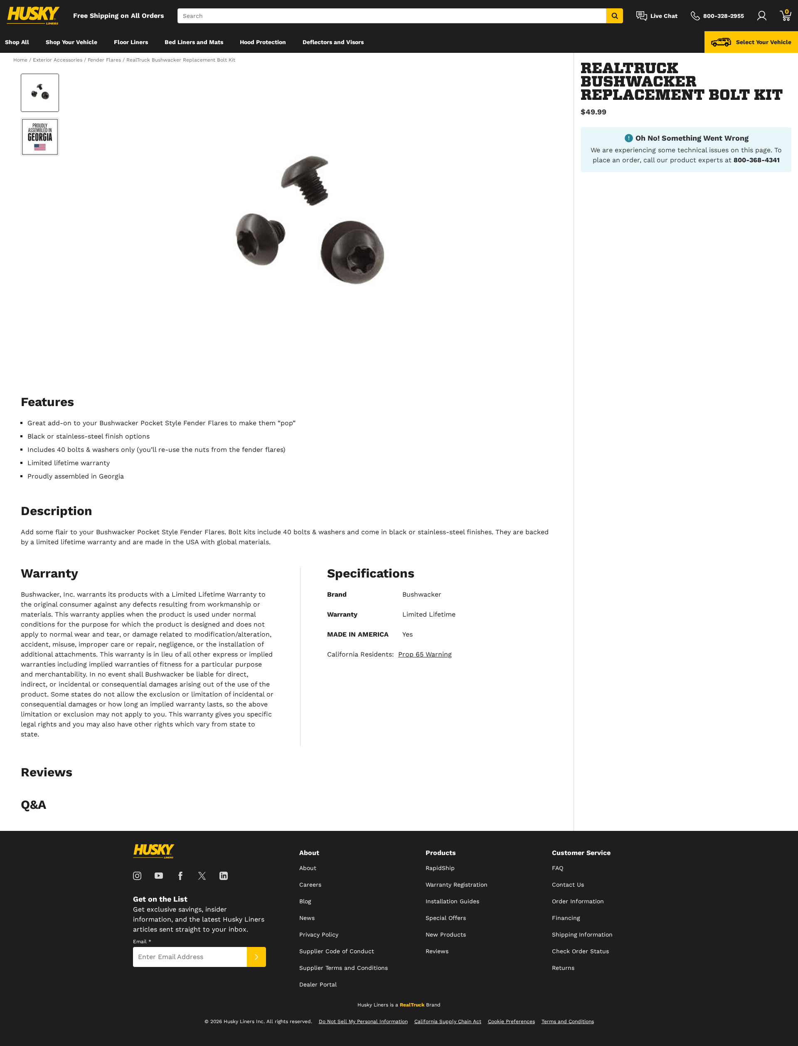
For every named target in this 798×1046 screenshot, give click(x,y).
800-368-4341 (757, 160)
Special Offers (446, 918)
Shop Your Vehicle (71, 42)
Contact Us (568, 884)
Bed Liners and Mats (194, 42)
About (307, 868)
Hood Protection (263, 42)
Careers (310, 884)
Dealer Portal (318, 984)
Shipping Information (582, 934)
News (307, 918)
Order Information (578, 901)
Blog (305, 901)
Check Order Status (580, 951)
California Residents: (389, 654)
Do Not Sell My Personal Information (363, 1021)
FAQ (557, 868)
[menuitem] (17, 42)
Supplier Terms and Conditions (343, 967)
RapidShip (440, 868)
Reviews (437, 951)
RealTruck (412, 1005)
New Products (446, 934)
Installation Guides (452, 901)
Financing (566, 918)
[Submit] (256, 957)
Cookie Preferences (511, 1021)
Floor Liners (131, 42)
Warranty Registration (457, 884)
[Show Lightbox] (307, 230)
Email (142, 941)
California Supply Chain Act (447, 1021)
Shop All (17, 42)
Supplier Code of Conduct (336, 951)
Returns (563, 967)
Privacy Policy (318, 934)
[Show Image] (40, 93)
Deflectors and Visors (333, 42)
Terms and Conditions (568, 1021)
